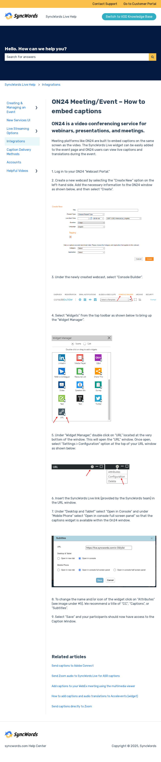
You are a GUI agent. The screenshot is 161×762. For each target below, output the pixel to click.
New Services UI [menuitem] (18, 120)
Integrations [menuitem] (16, 141)
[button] (36, 103)
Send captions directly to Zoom (72, 706)
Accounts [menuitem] (14, 162)
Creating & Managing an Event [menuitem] (16, 107)
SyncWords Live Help (61, 16)
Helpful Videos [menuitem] (17, 171)
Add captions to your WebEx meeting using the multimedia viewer (93, 686)
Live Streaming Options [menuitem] (18, 131)
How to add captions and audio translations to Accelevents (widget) (95, 696)
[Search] (152, 57)
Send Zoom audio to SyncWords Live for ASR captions (86, 676)
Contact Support (104, 4)
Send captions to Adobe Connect (73, 665)
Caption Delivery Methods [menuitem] (19, 152)
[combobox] (77, 57)
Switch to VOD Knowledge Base (129, 16)
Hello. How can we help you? (36, 49)
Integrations (51, 85)
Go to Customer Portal (139, 4)
